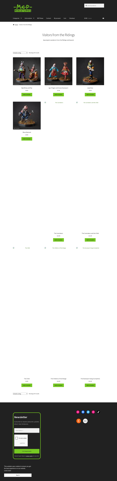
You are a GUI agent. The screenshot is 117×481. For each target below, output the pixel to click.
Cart (65, 18)
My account (57, 18)
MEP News (40, 18)
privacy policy (29, 456)
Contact (48, 18)
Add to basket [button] (26, 94)
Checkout (72, 18)
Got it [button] (17, 475)
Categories (16, 18)
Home (16, 24)
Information (28, 18)
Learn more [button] (7, 470)
